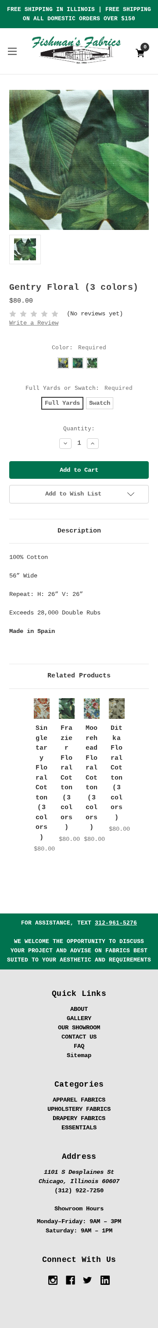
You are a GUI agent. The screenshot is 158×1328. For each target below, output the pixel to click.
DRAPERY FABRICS (79, 1118)
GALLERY (79, 1018)
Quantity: (79, 428)
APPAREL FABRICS (79, 1099)
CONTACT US (79, 1036)
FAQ (79, 1046)
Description (79, 531)
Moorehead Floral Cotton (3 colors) (92, 778)
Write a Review (33, 322)
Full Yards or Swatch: (79, 388)
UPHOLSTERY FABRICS (79, 1109)
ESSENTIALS (79, 1127)
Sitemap (79, 1055)
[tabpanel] (41, 776)
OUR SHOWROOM (79, 1027)
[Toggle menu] (12, 51)
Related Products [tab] (79, 676)
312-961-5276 (116, 923)
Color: (79, 347)
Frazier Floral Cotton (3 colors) (67, 778)
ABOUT (79, 1009)
